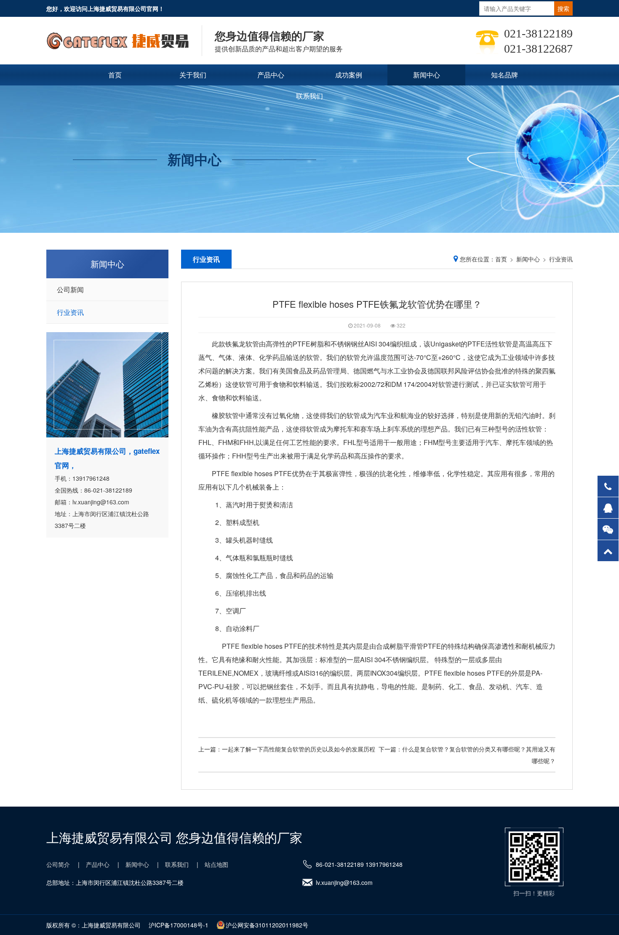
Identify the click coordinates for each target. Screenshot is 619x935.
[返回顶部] (608, 550)
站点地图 (216, 864)
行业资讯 (70, 312)
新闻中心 (426, 75)
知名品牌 (504, 75)
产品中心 (270, 75)
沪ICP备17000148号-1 (178, 925)
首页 (115, 75)
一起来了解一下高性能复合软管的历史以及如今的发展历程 (298, 749)
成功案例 (348, 75)
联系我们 (309, 96)
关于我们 (192, 75)
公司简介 (58, 864)
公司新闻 (70, 289)
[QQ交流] (608, 507)
